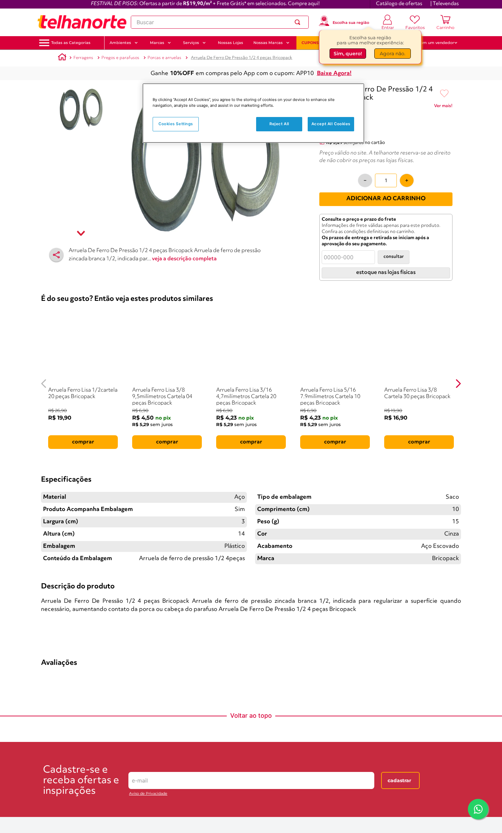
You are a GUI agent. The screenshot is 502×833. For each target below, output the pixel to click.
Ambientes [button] (120, 42)
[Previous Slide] (44, 383)
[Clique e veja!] (443, 107)
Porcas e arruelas (164, 58)
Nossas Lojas (230, 42)
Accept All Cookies (330, 123)
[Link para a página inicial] (62, 58)
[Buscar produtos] (299, 22)
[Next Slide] (458, 383)
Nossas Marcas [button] (268, 42)
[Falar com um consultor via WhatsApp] (478, 809)
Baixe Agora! (334, 73)
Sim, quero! (348, 53)
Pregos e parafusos (120, 58)
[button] (71, 42)
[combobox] (220, 22)
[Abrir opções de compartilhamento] (56, 255)
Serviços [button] (191, 42)
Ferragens (83, 58)
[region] (253, 113)
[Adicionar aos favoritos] (444, 94)
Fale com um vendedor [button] (431, 42)
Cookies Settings (175, 123)
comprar (83, 442)
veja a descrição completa (184, 259)
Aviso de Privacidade (148, 793)
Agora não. (392, 53)
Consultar (394, 256)
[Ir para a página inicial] (82, 22)
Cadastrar (399, 780)
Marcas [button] (157, 42)
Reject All (279, 123)
